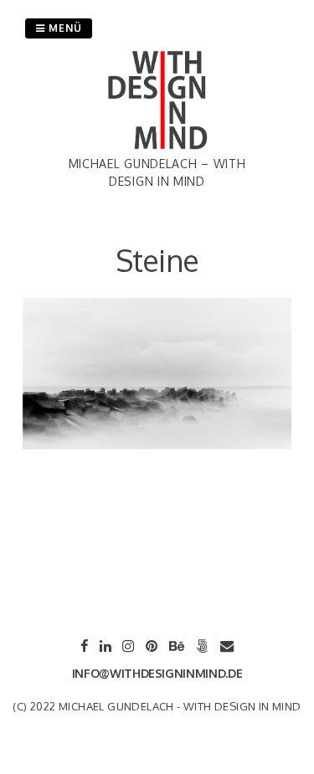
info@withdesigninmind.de (157, 673)
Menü (63, 28)
